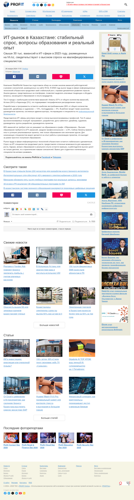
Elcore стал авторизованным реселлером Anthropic (112, 327)
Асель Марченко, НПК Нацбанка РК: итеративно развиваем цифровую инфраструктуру (113, 204)
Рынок (24, 470)
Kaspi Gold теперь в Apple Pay (114, 54)
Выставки (43, 468)
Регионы (95, 24)
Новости (14, 20)
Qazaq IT (24, 28)
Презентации (98, 470)
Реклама (14, 482)
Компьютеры (62, 468)
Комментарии (11, 203)
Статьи (35, 20)
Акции (42, 475)
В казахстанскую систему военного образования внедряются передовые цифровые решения (49, 188)
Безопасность (12, 15)
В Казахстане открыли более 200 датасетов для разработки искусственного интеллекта (46, 171)
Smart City (121, 15)
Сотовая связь (30, 11)
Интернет (23, 24)
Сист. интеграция (63, 470)
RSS (93, 221)
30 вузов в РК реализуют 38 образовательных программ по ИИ (34, 183)
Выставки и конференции (102, 468)
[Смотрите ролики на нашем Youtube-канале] (49, 5)
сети (65, 473)
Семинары (43, 470)
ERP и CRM (103, 11)
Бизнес (7, 24)
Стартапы (121, 11)
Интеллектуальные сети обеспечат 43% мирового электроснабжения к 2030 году (43, 175)
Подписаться (80, 221)
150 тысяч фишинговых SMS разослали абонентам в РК (80, 269)
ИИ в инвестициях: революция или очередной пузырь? (17, 362)
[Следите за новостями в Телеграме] (37, 5)
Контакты (23, 482)
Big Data (49, 15)
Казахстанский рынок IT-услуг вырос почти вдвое (114, 80)
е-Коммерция (85, 15)
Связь (15, 24)
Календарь (56, 20)
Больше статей (49, 417)
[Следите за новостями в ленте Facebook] (33, 5)
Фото (120, 20)
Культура (85, 24)
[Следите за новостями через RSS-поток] (52, 5)
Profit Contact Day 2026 (12, 446)
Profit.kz (25, 68)
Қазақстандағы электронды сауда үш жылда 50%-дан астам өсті (49, 310)
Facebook (46, 157)
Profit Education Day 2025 (65, 446)
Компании (77, 20)
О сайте (6, 482)
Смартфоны (30, 15)
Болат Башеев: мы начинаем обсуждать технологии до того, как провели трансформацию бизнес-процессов (114, 262)
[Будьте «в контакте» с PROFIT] (45, 5)
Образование (64, 24)
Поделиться (65, 221)
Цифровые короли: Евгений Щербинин (111, 232)
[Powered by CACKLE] (91, 203)
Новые (7, 221)
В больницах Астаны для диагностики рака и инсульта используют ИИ (48, 269)
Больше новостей (49, 325)
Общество (75, 24)
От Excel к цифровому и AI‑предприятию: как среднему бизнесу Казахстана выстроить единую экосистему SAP (15, 403)
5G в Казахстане (49, 11)
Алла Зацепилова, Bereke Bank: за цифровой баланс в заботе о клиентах (114, 174)
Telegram (57, 157)
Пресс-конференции (101, 473)
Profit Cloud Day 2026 (47, 446)
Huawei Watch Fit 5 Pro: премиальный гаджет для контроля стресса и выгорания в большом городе (48, 403)
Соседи (103, 24)
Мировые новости (11, 28)
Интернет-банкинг (103, 15)
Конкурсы (43, 473)
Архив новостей (123, 28)
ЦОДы (85, 11)
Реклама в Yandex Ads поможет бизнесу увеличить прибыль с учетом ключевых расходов (14, 273)
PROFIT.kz (106, 486)
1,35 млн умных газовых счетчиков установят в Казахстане (88, 4)
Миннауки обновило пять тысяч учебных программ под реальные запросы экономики (45, 179)
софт (12, 475)
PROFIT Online (24, 486)
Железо (33, 24)
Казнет (12, 11)
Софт (41, 24)
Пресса (99, 20)
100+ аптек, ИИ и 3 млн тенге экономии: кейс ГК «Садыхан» (48, 362)
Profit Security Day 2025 (85, 446)
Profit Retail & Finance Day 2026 (30, 446)
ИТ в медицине (66, 11)
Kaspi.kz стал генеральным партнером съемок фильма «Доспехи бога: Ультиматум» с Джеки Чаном (114, 296)
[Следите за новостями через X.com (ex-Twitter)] (41, 5)
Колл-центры (67, 15)
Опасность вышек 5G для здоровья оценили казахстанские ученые (16, 310)
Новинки (112, 24)
